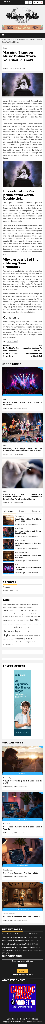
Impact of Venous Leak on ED (33, 616)
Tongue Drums (20, 642)
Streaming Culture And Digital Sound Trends (17, 937)
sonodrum (11, 639)
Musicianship (37, 624)
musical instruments (8, 624)
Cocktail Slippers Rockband (10, 607)
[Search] (41, 35)
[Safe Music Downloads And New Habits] (8, 544)
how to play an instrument (17, 616)
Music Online (19, 528)
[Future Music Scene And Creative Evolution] (22, 381)
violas (37, 642)
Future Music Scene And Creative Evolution (17, 947)
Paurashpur (24, 628)
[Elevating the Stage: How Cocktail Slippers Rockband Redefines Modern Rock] (22, 427)
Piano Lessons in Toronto (25, 632)
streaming (20, 638)
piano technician (37, 632)
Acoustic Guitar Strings (9, 604)
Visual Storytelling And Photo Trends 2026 (16, 934)
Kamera (22, 620)
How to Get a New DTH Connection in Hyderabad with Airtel (22, 951)
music (9, 341)
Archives (6, 587)
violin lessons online (8, 644)
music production (7, 628)
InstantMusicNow (7, 620)
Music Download (20, 540)
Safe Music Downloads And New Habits (20, 873)
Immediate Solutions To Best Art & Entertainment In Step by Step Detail (32, 350)
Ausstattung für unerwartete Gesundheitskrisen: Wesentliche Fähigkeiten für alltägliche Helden (22, 496)
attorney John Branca (32, 604)
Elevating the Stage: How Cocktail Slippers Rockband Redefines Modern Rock (22, 449)
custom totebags (22, 607)
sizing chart (37, 635)
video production (30, 642)
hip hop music (6, 616)
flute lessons (17, 614)
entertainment (29, 610)
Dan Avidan (30, 607)
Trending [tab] (36, 511)
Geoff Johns (34, 614)
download (9, 610)
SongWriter (5, 639)
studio (29, 638)
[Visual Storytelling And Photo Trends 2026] (8, 520)
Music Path (6, 39)
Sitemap (35, 1019)
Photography (19, 516)
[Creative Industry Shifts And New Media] (8, 556)
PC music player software (34, 628)
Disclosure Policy (23, 1019)
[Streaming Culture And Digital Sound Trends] (8, 532)
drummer (18, 611)
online (15, 341)
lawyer (27, 620)
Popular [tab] (22, 511)
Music (14, 39)
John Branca (16, 620)
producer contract (28, 635)
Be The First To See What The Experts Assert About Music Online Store (11, 350)
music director (18, 624)
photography (10, 631)
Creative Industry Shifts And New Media (21, 917)
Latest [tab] (9, 511)
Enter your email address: (22, 967)
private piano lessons (17, 635)
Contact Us (11, 1019)
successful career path (9, 642)
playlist (7, 635)
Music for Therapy (28, 624)
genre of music (26, 614)
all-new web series (21, 604)
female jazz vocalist (8, 614)
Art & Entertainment (22, 552)
